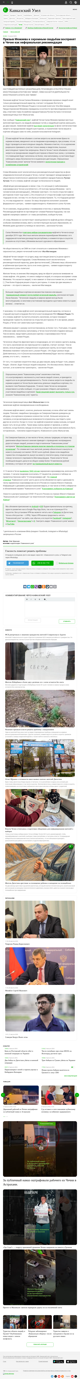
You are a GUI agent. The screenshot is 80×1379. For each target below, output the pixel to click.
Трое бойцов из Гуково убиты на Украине (58, 1060)
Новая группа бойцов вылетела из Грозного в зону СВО (55, 1071)
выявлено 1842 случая (30, 471)
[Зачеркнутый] (39, 599)
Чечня (20, 24)
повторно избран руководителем (37, 232)
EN (8, 2)
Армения (36, 15)
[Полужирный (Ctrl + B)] (27, 599)
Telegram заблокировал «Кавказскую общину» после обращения (40, 1333)
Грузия (5, 18)
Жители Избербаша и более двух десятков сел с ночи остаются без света (34, 682)
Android (35, 506)
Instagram (66, 518)
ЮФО (47, 24)
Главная (5, 32)
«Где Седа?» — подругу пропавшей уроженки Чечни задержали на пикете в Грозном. (37, 1247)
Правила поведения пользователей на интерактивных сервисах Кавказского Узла (47, 1370)
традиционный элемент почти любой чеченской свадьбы (31, 295)
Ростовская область (39, 21)
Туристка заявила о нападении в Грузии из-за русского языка (63, 1333)
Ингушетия (20, 18)
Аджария (13, 15)
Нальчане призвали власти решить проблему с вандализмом (29, 729)
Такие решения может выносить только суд (55, 392)
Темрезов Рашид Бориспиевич (17, 944)
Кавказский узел (23, 120)
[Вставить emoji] (45, 599)
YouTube (10, 524)
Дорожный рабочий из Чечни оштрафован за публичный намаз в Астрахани (20, 1110)
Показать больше (40, 1344)
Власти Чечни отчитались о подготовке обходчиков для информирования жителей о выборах (39, 830)
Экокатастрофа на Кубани (68, 28)
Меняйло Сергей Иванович (16, 990)
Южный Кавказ (39, 24)
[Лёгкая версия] (12, 2)
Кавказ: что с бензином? (13, 28)
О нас (4, 1361)
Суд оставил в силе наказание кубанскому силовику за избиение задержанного (58, 1110)
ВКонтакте (11, 521)
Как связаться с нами (22, 1361)
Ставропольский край (10, 24)
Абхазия (5, 15)
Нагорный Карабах (9, 21)
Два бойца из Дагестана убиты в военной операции (21, 1061)
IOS (41, 506)
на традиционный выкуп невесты (47, 464)
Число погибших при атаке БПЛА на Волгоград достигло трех (57, 1052)
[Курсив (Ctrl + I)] (31, 599)
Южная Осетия (28, 24)
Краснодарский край (68, 18)
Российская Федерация (23, 21)
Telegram (57, 512)
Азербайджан (28, 15)
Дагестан (12, 18)
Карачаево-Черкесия (54, 18)
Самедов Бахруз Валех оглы (16, 1037)
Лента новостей (15, 32)
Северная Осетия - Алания (55, 21)
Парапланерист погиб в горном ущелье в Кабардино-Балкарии (21, 1070)
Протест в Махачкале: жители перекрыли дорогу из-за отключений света (32, 1307)
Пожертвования (43, 1361)
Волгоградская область (63, 15)
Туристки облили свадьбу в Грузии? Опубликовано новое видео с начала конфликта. (14, 1335)
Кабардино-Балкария (31, 18)
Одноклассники (24, 521)
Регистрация (33, 620)
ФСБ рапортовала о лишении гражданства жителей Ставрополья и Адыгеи (35, 634)
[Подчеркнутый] (35, 599)
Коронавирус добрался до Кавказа (57, 489)
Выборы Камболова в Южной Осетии (40, 28)
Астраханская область (48, 15)
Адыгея (19, 15)
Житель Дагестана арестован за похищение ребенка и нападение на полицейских (38, 883)
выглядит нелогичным (44, 126)
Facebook (57, 518)
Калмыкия (43, 18)
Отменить (67, 621)
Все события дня (70, 1076)
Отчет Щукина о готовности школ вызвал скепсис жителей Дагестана (33, 779)
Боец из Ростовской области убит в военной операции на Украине (19, 1052)
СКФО (66, 21)
